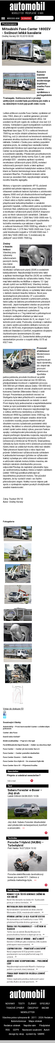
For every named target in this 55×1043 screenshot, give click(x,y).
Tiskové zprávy (15, 1008)
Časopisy (33, 1008)
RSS (8, 1029)
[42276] (18, 632)
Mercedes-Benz (13, 18)
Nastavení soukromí (32, 1029)
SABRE (41, 1034)
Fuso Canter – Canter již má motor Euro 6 (21, 749)
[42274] (18, 594)
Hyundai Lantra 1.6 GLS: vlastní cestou (26, 916)
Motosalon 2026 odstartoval (21, 906)
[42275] (18, 613)
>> (23, 828)
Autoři (47, 1029)
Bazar (45, 1008)
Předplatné (30, 13)
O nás (40, 13)
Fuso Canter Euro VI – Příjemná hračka (20, 765)
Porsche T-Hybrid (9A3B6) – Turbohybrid (26, 844)
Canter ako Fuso (10, 733)
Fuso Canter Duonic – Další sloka (17, 757)
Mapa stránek (35, 1021)
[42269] (18, 552)
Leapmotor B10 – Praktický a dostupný (26, 948)
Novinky (10, 1003)
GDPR (16, 1029)
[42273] (18, 573)
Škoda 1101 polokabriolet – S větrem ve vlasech (26, 927)
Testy (21, 1003)
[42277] (18, 653)
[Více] (46, 833)
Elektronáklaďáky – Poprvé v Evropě (19, 741)
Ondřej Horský (9, 36)
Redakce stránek (12, 1025)
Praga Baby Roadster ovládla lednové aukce (26, 974)
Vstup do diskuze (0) (13, 708)
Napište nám (30, 1025)
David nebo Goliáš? (11, 737)
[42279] (18, 694)
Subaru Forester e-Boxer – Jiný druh (25, 791)
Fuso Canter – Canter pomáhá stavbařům (21, 753)
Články (32, 1003)
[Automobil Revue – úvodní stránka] (27, 22)
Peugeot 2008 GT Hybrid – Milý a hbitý (25, 938)
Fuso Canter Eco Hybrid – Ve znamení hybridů (23, 761)
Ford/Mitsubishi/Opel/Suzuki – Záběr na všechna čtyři (27, 745)
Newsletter (18, 13)
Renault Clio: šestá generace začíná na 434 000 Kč (26, 895)
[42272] (18, 533)
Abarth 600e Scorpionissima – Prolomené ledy (27, 962)
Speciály (45, 1003)
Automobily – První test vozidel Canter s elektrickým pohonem (26, 728)
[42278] (18, 673)
